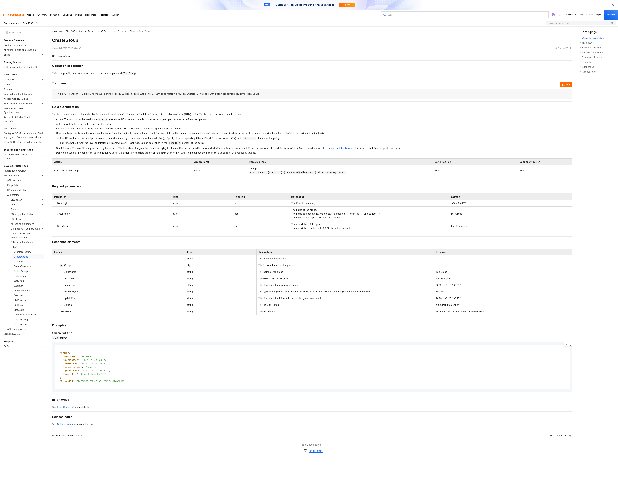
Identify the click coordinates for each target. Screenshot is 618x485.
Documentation (11, 23)
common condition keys (337, 148)
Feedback (317, 450)
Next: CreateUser (558, 435)
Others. (133, 31)
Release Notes (65, 424)
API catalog (121, 31)
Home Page (57, 31)
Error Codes (63, 407)
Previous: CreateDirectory (69, 435)
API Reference (106, 31)
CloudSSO (28, 23)
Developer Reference (87, 31)
